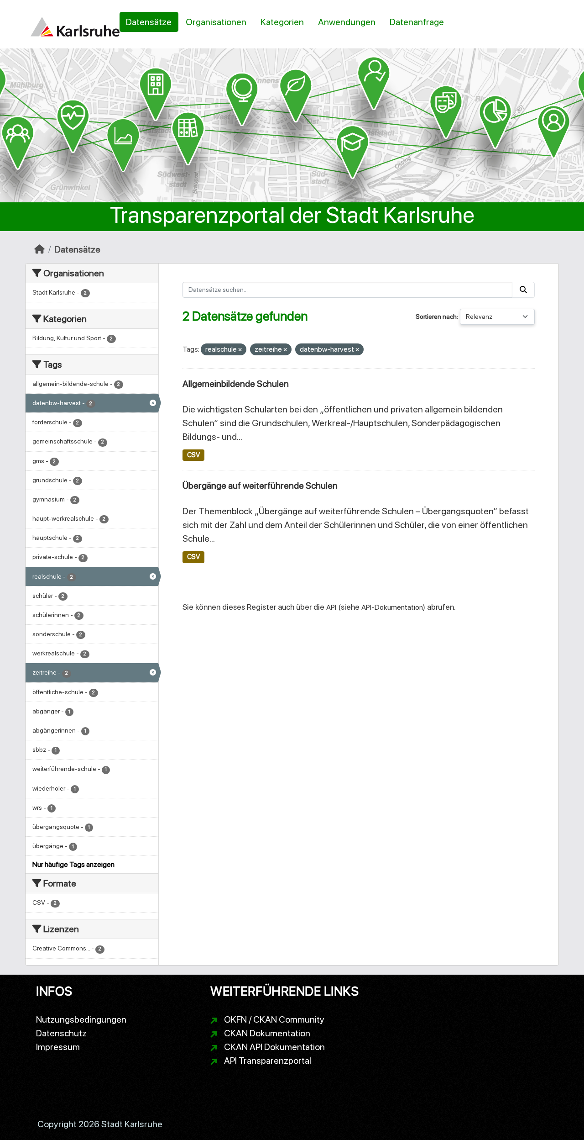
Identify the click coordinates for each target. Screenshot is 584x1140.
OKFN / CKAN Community (274, 1019)
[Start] (39, 249)
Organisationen (216, 21)
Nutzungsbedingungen (81, 1019)
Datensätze (149, 21)
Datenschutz (61, 1033)
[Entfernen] (240, 350)
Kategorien (282, 21)
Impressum (58, 1046)
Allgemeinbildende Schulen (235, 383)
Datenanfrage (417, 21)
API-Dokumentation (392, 607)
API (331, 607)
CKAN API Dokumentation (274, 1046)
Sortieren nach (436, 316)
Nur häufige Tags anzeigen (73, 864)
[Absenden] (523, 290)
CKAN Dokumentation (267, 1033)
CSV (193, 455)
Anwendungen (346, 21)
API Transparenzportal (267, 1060)
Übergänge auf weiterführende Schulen (260, 485)
